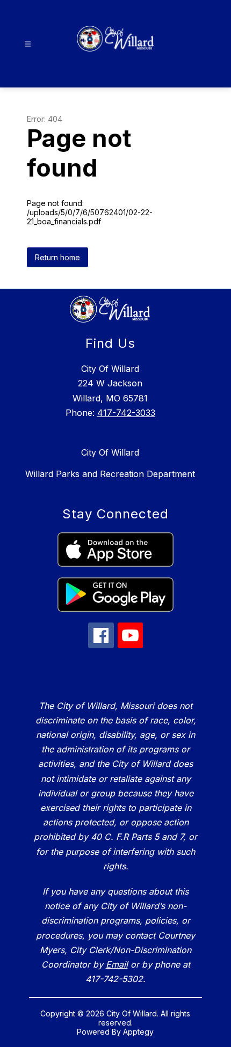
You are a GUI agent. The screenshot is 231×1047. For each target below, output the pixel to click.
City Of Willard (110, 452)
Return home (57, 257)
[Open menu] (27, 44)
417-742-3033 (126, 412)
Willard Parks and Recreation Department (110, 473)
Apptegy (138, 1031)
